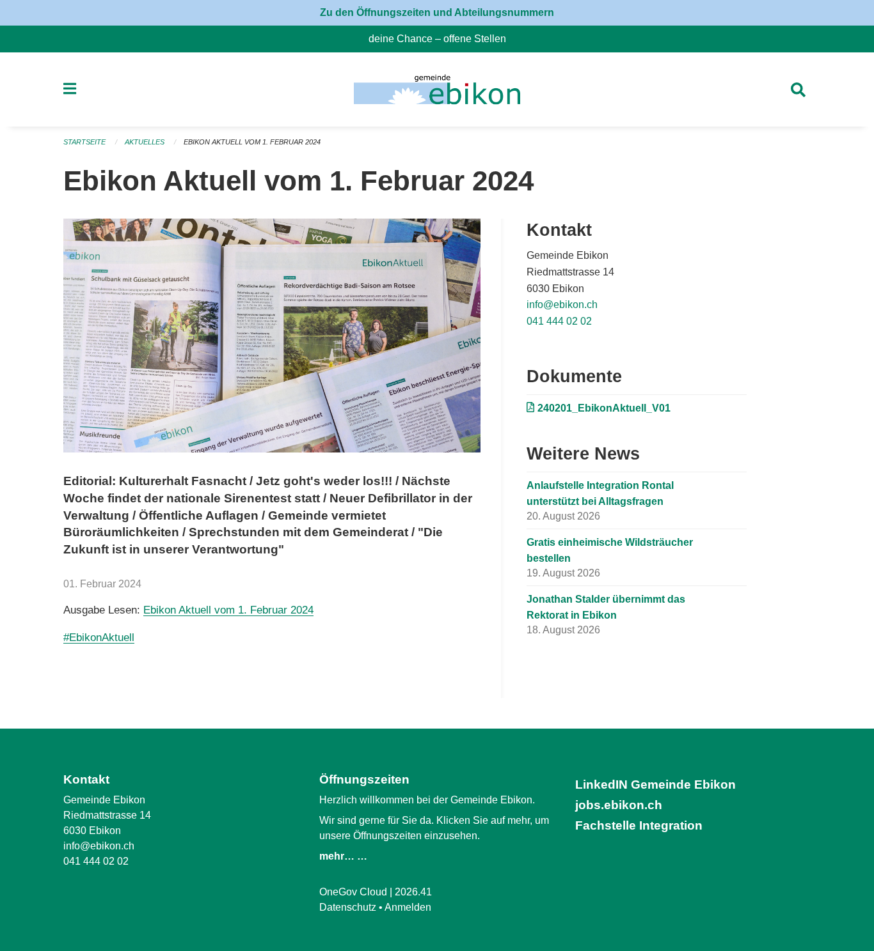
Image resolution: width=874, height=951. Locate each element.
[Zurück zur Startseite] (437, 89)
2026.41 (413, 891)
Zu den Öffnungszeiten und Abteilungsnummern (437, 12)
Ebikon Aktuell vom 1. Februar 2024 (252, 142)
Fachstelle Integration (639, 825)
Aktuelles (144, 142)
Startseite (84, 142)
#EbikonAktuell (98, 637)
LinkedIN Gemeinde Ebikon (655, 784)
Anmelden (408, 907)
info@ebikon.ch (562, 304)
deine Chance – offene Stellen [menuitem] (442, 38)
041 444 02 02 (559, 321)
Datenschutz (347, 907)
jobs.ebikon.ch (618, 805)
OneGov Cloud (353, 891)
